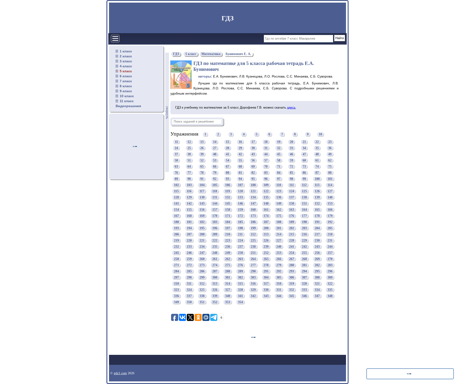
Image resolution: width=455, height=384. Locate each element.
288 (227, 271)
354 (240, 302)
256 (317, 253)
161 (266, 209)
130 (202, 197)
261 (214, 259)
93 (227, 179)
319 (291, 283)
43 (253, 154)
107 (240, 185)
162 (278, 209)
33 (291, 148)
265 (266, 259)
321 (317, 283)
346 (304, 296)
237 (240, 246)
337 (189, 296)
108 (253, 185)
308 (317, 277)
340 (227, 296)
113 (317, 185)
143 (202, 203)
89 (176, 179)
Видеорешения (128, 106)
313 (214, 283)
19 (278, 142)
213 (266, 234)
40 (214, 154)
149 (278, 203)
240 (278, 246)
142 (189, 203)
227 (278, 240)
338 (202, 296)
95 (253, 179)
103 (189, 185)
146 (240, 203)
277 (253, 265)
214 (278, 234)
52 (202, 160)
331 (278, 290)
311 (189, 283)
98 (291, 179)
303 (253, 277)
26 (202, 148)
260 (202, 259)
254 (291, 253)
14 (214, 142)
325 (202, 290)
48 (317, 154)
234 (202, 246)
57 (266, 160)
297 (176, 277)
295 (317, 271)
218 (330, 234)
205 (330, 228)
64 (189, 166)
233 (189, 246)
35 (317, 148)
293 (291, 271)
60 (304, 160)
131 (214, 197)
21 (304, 142)
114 (330, 185)
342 (253, 296)
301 (227, 277)
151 (304, 203)
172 (240, 216)
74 (317, 166)
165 (317, 209)
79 (214, 172)
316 (253, 283)
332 (291, 290)
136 (278, 197)
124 (291, 191)
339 (214, 296)
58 (278, 160)
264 (253, 259)
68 (240, 166)
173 (253, 216)
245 (176, 253)
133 (240, 197)
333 (304, 290)
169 (202, 216)
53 (214, 160)
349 (176, 302)
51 (189, 160)
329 (253, 290)
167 (176, 216)
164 (304, 209)
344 (278, 296)
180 (176, 222)
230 (317, 240)
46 (291, 154)
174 (266, 216)
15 (227, 142)
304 (266, 277)
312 (202, 283)
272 (189, 265)
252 (266, 253)
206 (176, 234)
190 (304, 222)
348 (330, 296)
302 (240, 277)
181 (189, 222)
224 (240, 240)
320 (304, 283)
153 (330, 203)
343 (266, 296)
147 (253, 203)
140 (330, 197)
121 (253, 191)
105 (214, 185)
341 (240, 296)
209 (214, 234)
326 (214, 290)
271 (176, 265)
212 (253, 234)
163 (291, 209)
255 (304, 253)
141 (176, 203)
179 (330, 216)
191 (317, 222)
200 (266, 228)
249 (227, 253)
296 (330, 271)
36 (330, 148)
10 (320, 134)
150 (291, 203)
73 (304, 166)
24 (176, 148)
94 (240, 179)
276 (240, 265)
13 (202, 142)
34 (304, 148)
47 (304, 154)
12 (189, 142)
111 (291, 185)
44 (266, 154)
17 (253, 142)
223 (227, 240)
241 (291, 246)
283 (330, 265)
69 (253, 166)
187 (266, 222)
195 (202, 228)
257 (330, 253)
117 (202, 191)
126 (317, 191)
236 (227, 246)
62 (330, 160)
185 (240, 222)
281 (304, 265)
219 (176, 240)
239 (266, 246)
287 (214, 271)
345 (291, 296)
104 (202, 185)
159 (240, 209)
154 (176, 209)
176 (291, 216)
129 (189, 197)
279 (278, 265)
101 (330, 179)
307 (304, 277)
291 (266, 271)
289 (240, 271)
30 (253, 148)
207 (189, 234)
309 (330, 277)
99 (304, 179)
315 (240, 283)
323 (176, 290)
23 (330, 142)
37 (176, 154)
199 (253, 228)
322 (330, 283)
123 (278, 191)
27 (214, 148)
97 (278, 179)
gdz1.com (120, 373)
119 (227, 191)
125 (304, 191)
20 (291, 142)
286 (202, 271)
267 (291, 259)
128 (176, 197)
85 (291, 172)
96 (266, 179)
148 (266, 203)
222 (214, 240)
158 (227, 209)
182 (202, 222)
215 (291, 234)
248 (214, 253)
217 (317, 234)
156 (202, 209)
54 (227, 160)
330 (266, 290)
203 (304, 228)
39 (202, 154)
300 (214, 277)
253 (278, 253)
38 (189, 154)
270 (330, 259)
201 (278, 228)
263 (240, 259)
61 (317, 160)
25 (189, 148)
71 (278, 166)
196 (214, 228)
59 (291, 160)
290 (253, 271)
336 (176, 296)
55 (240, 160)
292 (278, 271)
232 (176, 246)
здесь (291, 107)
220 (189, 240)
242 (304, 246)
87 (317, 172)
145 (227, 203)
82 (253, 172)
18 (266, 142)
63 (176, 166)
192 (330, 222)
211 (240, 234)
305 (278, 277)
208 (202, 234)
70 (266, 166)
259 (189, 259)
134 (253, 197)
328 (240, 290)
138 (304, 197)
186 (253, 222)
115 (176, 191)
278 (266, 265)
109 (266, 185)
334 (317, 290)
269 (317, 259)
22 (317, 142)
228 (291, 240)
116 (189, 191)
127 (330, 191)
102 (176, 185)
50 (176, 160)
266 (278, 259)
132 (227, 197)
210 (227, 234)
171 (227, 216)
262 (227, 259)
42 (240, 154)
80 (227, 172)
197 (227, 228)
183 (214, 222)
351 (202, 302)
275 (227, 265)
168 (189, 216)
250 (240, 253)
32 (278, 148)
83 (266, 172)
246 (189, 253)
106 (227, 185)
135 (266, 197)
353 (227, 302)
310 (176, 283)
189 (291, 222)
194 (189, 228)
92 (214, 179)
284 (176, 271)
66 (214, 166)
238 (253, 246)
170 (214, 216)
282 (317, 265)
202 (291, 228)
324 (189, 290)
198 (240, 228)
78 (202, 172)
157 (214, 209)
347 (317, 296)
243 (317, 246)
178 (317, 216)
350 (189, 302)
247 (202, 253)
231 (330, 240)
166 (330, 209)
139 (317, 197)
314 (227, 283)
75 (330, 166)
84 (278, 172)
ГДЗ (228, 18)
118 (214, 191)
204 (317, 228)
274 (214, 265)
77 (189, 172)
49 (330, 154)
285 (189, 271)
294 (304, 271)
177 (304, 216)
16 (240, 142)
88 (330, 172)
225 (253, 240)
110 (278, 185)
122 (266, 191)
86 (304, 172)
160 (253, 209)
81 (240, 172)
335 (330, 290)
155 (189, 209)
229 (304, 240)
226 (266, 240)
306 (291, 277)
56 (253, 160)
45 (278, 154)
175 (278, 216)
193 (176, 228)
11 (176, 142)
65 (202, 166)
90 (189, 179)
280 (291, 265)
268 (304, 259)
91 (202, 179)
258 (176, 259)
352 (214, 302)
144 (214, 203)
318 (278, 283)
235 (214, 246)
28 (227, 148)
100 (317, 179)
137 (291, 197)
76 (176, 172)
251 (253, 253)
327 (227, 290)
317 (266, 283)
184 (227, 222)
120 (240, 191)
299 (202, 277)
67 (227, 166)
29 (240, 148)
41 (227, 154)
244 (330, 246)
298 (189, 277)
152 (317, 203)
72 (291, 166)
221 (202, 240)
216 (304, 234)
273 (202, 265)
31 (266, 148)
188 (278, 222)
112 (304, 185)
